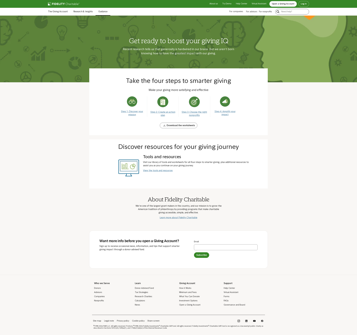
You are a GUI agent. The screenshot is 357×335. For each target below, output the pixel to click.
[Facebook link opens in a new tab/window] (262, 320)
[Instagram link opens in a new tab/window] (239, 320)
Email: (196, 242)
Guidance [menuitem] (103, 12)
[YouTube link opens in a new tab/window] (254, 320)
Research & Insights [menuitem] (83, 12)
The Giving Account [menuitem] (58, 12)
